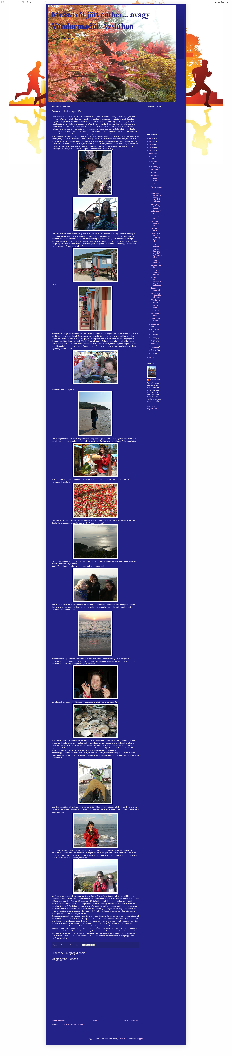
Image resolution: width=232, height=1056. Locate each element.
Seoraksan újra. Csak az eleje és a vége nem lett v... (156, 253)
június (153, 338)
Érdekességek (156, 184)
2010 (151, 357)
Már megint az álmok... (156, 314)
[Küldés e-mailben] (83, 945)
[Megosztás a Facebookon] (91, 945)
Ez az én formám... (155, 261)
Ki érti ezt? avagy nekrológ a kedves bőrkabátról (156, 281)
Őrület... (154, 190)
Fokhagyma (155, 310)
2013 (151, 148)
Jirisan (153, 172)
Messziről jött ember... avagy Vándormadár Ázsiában (101, 20)
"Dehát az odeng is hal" (155, 223)
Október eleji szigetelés (155, 319)
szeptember (155, 324)
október (154, 167)
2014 (151, 144)
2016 (151, 138)
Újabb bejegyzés (58, 1020)
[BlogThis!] (86, 945)
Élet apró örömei (154, 180)
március (154, 347)
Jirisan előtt (155, 176)
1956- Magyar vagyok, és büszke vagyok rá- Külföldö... (156, 197)
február (154, 350)
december (155, 157)
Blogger (140, 1039)
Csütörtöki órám (154, 306)
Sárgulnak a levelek (155, 301)
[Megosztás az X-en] (88, 945)
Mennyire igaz (156, 169)
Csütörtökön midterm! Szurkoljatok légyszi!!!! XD (156, 237)
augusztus (155, 329)
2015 (151, 141)
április (153, 344)
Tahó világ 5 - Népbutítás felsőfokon (156, 295)
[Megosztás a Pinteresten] (93, 945)
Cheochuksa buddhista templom (155, 272)
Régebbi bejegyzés (131, 1020)
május (153, 341)
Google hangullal (155, 289)
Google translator (155, 245)
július (153, 334)
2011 (151, 154)
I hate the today (154, 229)
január (153, 353)
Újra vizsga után (155, 217)
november (155, 162)
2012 (151, 151)
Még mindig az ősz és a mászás (156, 206)
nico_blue (123, 1039)
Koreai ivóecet (156, 187)
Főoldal (94, 1020)
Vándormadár (155, 380)
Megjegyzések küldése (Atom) (72, 1024)
